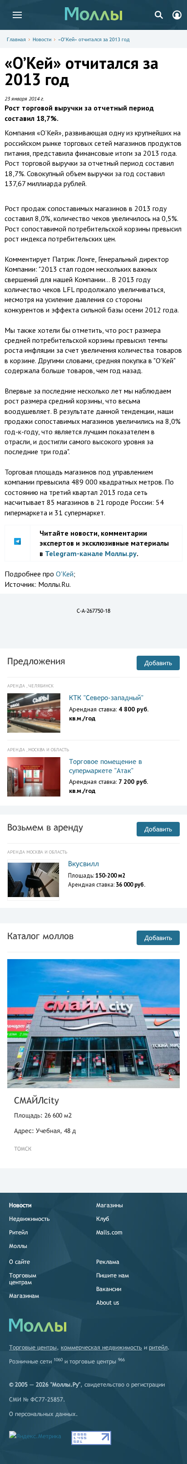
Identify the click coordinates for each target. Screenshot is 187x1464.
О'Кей (65, 573)
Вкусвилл (83, 863)
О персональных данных (42, 1414)
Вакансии (108, 1289)
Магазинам (24, 1295)
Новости (42, 39)
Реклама (107, 1261)
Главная (16, 39)
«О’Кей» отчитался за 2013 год (93, 39)
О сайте (19, 1261)
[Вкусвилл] (33, 880)
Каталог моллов (40, 936)
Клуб (102, 1218)
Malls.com (109, 1232)
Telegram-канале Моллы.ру (91, 553)
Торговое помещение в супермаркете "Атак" (105, 766)
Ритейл (18, 1232)
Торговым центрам (22, 1279)
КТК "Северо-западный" (106, 697)
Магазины (109, 1205)
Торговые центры (33, 1347)
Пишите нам (112, 1275)
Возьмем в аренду (45, 827)
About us (107, 1302)
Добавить (158, 663)
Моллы (18, 1246)
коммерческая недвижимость (101, 1347)
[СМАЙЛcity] (93, 1023)
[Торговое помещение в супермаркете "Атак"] (33, 777)
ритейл (158, 1347)
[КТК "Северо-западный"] (33, 713)
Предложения (36, 661)
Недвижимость (29, 1218)
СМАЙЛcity (36, 1100)
